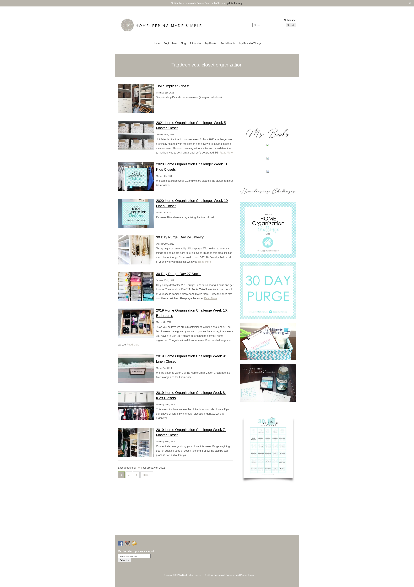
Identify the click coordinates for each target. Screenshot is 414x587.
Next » (146, 474)
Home (156, 43)
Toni (139, 467)
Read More (226, 152)
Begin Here (170, 43)
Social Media (227, 43)
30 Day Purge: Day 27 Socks (178, 274)
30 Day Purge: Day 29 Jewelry (180, 237)
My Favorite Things (250, 43)
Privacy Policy (247, 575)
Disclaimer (231, 575)
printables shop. (235, 3)
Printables (195, 43)
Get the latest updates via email (136, 551)
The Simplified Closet (172, 86)
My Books (211, 43)
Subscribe (290, 20)
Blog (183, 43)
